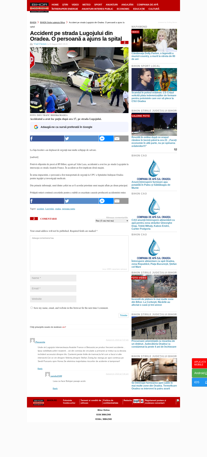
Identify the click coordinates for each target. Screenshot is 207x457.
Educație (139, 9)
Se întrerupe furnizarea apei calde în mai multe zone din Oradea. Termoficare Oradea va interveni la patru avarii (154, 386)
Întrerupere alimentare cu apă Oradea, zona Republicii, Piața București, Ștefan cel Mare (154, 264)
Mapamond (139, 26)
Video (75, 4)
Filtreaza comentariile (117, 217)
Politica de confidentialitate (110, 401)
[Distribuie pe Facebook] (47, 138)
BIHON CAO (139, 155)
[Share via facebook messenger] (106, 138)
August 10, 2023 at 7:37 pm (117, 340)
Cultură (154, 9)
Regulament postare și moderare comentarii (155, 401)
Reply (40, 369)
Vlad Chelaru (40, 43)
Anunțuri (112, 4)
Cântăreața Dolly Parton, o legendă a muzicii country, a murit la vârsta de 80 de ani (153, 56)
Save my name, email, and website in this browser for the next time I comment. (71, 307)
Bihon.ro (52, 400)
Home (55, 4)
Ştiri (65, 4)
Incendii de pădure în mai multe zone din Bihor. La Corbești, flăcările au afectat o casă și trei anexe (153, 302)
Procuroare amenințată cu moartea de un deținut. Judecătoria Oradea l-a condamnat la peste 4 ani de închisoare (154, 344)
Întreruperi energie (65, 9)
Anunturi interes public (97, 9)
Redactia (128, 400)
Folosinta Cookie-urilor (69, 401)
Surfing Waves (172, 22)
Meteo (86, 4)
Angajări (127, 4)
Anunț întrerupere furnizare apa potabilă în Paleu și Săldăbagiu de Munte (151, 185)
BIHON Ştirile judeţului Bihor (52, 22)
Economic (123, 9)
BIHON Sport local (146, 66)
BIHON (33, 22)
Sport (98, 4)
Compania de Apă (147, 4)
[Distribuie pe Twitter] (82, 138)
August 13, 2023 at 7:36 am (117, 374)
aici (63, 326)
